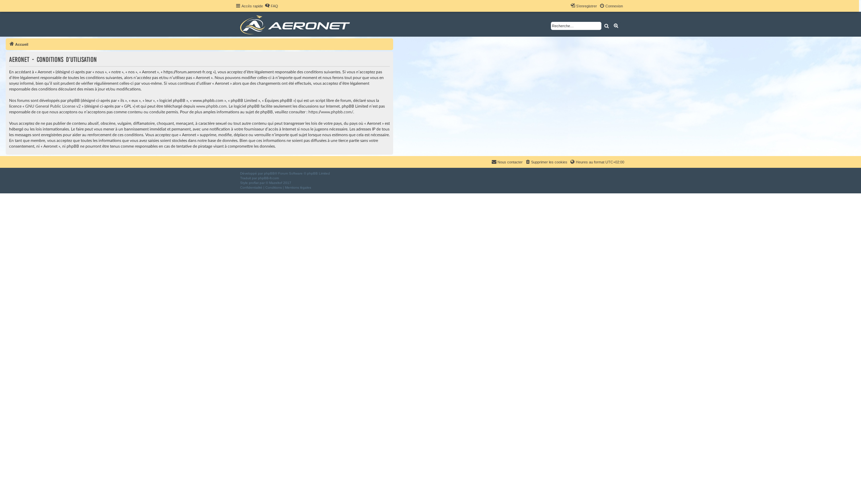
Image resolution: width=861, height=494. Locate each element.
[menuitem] (271, 6)
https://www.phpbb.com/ (330, 112)
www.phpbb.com (211, 106)
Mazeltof (275, 183)
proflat (254, 183)
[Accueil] (296, 24)
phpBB (269, 173)
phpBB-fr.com (268, 178)
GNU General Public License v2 (53, 106)
